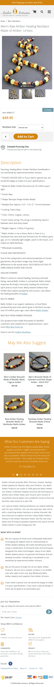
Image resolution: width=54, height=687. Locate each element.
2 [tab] (17, 474)
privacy (18, 617)
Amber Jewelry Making (15, 545)
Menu (49, 12)
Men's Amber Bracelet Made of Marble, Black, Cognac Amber (14, 379)
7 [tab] (37, 474)
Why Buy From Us (14, 327)
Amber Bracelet (40, 512)
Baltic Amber (42, 310)
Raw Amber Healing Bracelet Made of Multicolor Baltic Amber (14, 422)
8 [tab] (40, 474)
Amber (24, 293)
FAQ (40, 668)
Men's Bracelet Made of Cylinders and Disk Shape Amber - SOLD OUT (40, 379)
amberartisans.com (16, 11)
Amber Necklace (23, 332)
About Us (23, 668)
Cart (35, 12)
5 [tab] (29, 474)
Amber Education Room (24, 518)
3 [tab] (21, 474)
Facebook (10, 664)
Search (42, 12)
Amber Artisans (42, 576)
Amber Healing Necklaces (24, 506)
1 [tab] (13, 474)
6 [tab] (33, 474)
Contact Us (33, 668)
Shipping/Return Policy (9, 668)
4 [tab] (25, 474)
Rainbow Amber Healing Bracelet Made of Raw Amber (39, 422)
